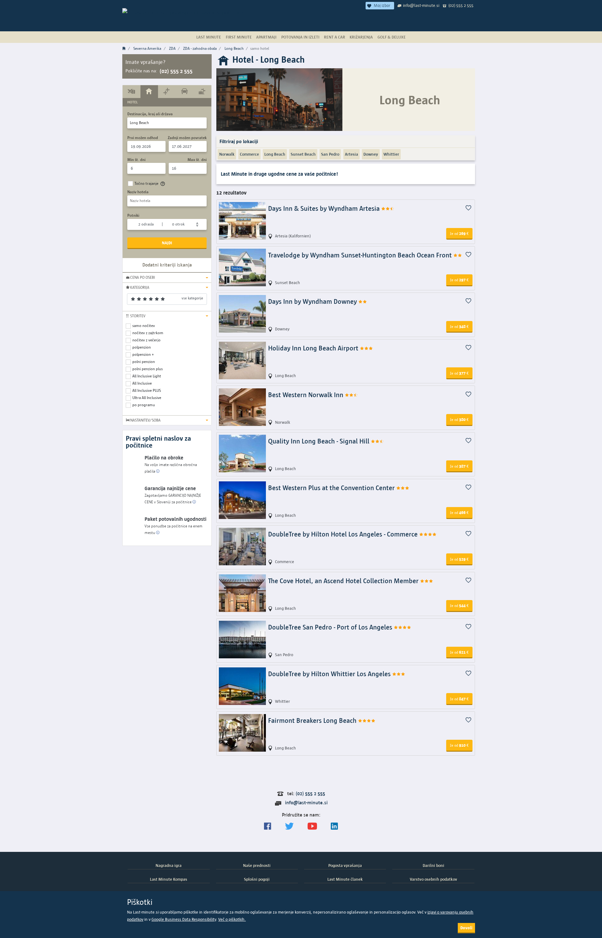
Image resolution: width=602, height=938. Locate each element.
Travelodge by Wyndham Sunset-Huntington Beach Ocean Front (360, 255)
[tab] (131, 91)
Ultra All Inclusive (146, 398)
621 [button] (459, 652)
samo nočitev (143, 326)
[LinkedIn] (334, 826)
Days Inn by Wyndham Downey (313, 301)
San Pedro (330, 154)
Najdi (167, 242)
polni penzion (143, 362)
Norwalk (227, 154)
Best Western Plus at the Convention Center (332, 487)
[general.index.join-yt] (312, 826)
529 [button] (459, 559)
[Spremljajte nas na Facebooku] (267, 826)
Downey (370, 154)
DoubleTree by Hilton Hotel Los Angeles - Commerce (343, 534)
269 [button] (459, 233)
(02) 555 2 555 (460, 5)
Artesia (351, 154)
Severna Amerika (147, 48)
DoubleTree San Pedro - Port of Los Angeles (331, 627)
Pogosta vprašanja (345, 865)
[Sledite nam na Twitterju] (289, 826)
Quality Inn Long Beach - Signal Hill (319, 441)
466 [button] (459, 512)
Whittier (391, 154)
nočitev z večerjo (146, 340)
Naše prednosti (257, 865)
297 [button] (459, 279)
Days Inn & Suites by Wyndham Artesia (324, 208)
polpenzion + (143, 354)
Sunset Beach (303, 154)
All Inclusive (142, 383)
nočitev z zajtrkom (147, 333)
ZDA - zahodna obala (200, 48)
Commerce (249, 154)
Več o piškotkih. (232, 919)
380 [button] (459, 419)
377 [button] (459, 373)
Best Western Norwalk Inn (306, 394)
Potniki (133, 215)
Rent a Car (334, 36)
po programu (143, 405)
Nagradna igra (169, 865)
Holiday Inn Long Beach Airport (314, 348)
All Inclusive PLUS (146, 390)
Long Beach (234, 48)
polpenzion (141, 347)
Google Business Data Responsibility (183, 919)
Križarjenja (361, 36)
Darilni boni (433, 865)
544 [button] (459, 605)
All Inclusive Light (146, 376)
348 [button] (459, 326)
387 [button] (459, 466)
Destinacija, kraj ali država (150, 114)
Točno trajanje (146, 183)
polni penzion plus (147, 369)
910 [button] (459, 745)
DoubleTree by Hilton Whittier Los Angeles (330, 673)
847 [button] (459, 698)
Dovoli (466, 927)
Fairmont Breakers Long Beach (313, 720)
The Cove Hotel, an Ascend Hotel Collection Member (344, 580)
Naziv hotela (138, 192)
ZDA (172, 48)
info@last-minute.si (421, 5)
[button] (167, 277)
